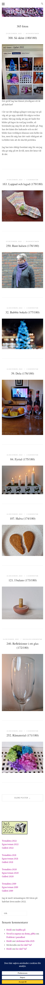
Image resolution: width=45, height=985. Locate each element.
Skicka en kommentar (32, 639)
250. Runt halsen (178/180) (22, 246)
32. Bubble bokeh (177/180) (23, 312)
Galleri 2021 (7, 862)
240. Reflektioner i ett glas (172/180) (22, 646)
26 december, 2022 (15, 308)
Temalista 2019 (9, 884)
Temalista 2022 (9, 841)
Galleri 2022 (8, 848)
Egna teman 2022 (10, 844)
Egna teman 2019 (10, 887)
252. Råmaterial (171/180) (22, 735)
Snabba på (20, 930)
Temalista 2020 (9, 869)
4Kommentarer (32, 33)
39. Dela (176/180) (22, 373)
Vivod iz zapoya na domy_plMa (21, 934)
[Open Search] (42, 4)
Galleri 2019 (7, 891)
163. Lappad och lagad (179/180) (22, 184)
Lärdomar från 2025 (25, 941)
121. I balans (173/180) (22, 580)
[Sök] (21, 914)
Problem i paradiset (15, 937)
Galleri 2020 (8, 876)
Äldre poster (22, 798)
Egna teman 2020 (10, 873)
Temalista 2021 (9, 855)
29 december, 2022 (14, 33)
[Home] (22, 16)
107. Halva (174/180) (22, 518)
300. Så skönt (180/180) (22, 38)
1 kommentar (32, 179)
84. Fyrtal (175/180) (22, 459)
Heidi (9, 930)
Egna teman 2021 (10, 858)
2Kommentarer (32, 241)
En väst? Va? (26, 945)
